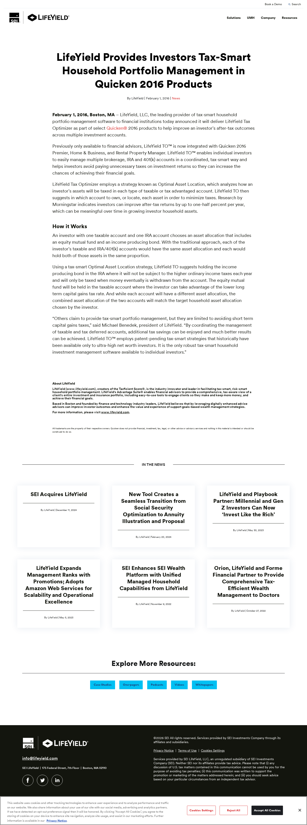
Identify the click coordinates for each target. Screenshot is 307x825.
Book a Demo (273, 4)
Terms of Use (187, 750)
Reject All (233, 810)
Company (268, 18)
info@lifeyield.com (40, 758)
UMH (251, 18)
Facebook (27, 780)
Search (296, 4)
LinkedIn (57, 780)
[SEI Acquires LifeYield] (58, 516)
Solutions (234, 18)
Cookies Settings (213, 750)
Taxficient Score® (132, 389)
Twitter (42, 780)
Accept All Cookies (267, 810)
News (176, 98)
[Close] (300, 810)
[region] (153, 810)
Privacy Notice (164, 750)
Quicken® (117, 128)
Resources (289, 18)
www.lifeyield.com (81, 389)
